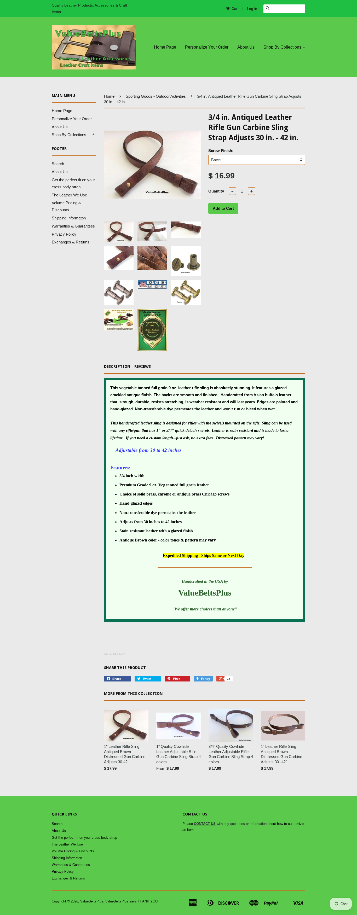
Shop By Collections (282, 47)
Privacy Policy (64, 234)
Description (117, 366)
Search (58, 163)
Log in (252, 9)
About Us (246, 47)
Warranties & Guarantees (73, 226)
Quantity (216, 191)
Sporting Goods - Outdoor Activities (156, 96)
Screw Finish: (220, 150)
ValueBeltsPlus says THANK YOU (131, 901)
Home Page (165, 47)
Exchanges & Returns (70, 242)
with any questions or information (230, 824)
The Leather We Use (69, 195)
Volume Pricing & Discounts (73, 851)
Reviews (142, 366)
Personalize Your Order (206, 47)
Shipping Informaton (69, 218)
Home (109, 96)
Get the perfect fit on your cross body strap (84, 838)
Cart (235, 9)
